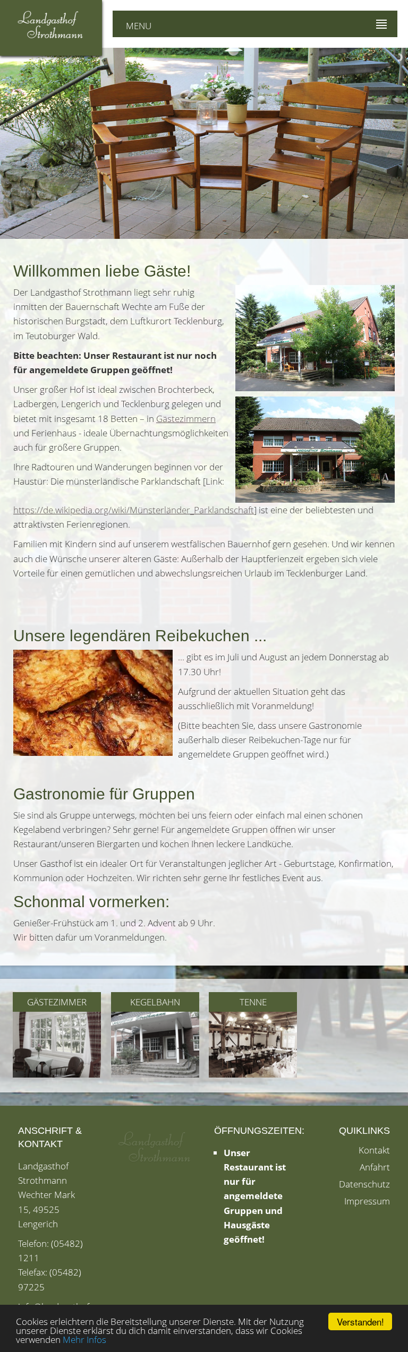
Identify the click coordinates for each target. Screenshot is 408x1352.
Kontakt (374, 1150)
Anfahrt (375, 1167)
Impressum (367, 1200)
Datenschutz (364, 1184)
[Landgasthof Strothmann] (51, 25)
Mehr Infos (84, 1339)
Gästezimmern (186, 418)
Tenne (253, 1002)
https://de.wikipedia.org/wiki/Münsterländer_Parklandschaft (133, 510)
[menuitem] (57, 1037)
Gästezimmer (57, 1002)
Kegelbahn (155, 1002)
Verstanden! (360, 1321)
